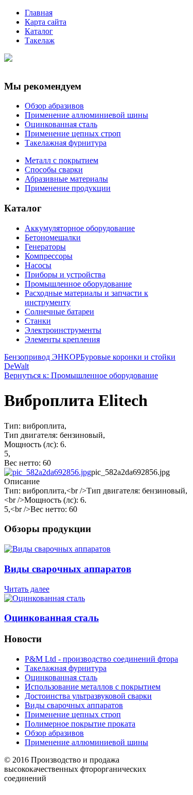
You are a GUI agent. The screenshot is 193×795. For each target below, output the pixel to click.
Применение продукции (68, 188)
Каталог (39, 31)
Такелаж (40, 40)
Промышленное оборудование (78, 283)
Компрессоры (49, 256)
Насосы (38, 265)
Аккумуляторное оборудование (80, 228)
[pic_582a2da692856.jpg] (47, 472)
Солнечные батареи (59, 311)
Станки (38, 320)
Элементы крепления (62, 339)
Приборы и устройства (65, 274)
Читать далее (26, 589)
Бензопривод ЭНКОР (42, 356)
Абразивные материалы (66, 178)
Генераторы (45, 246)
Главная (38, 12)
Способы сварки (54, 169)
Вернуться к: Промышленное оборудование (81, 375)
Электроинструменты (63, 330)
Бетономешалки (53, 237)
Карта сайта (45, 21)
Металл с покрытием (61, 160)
